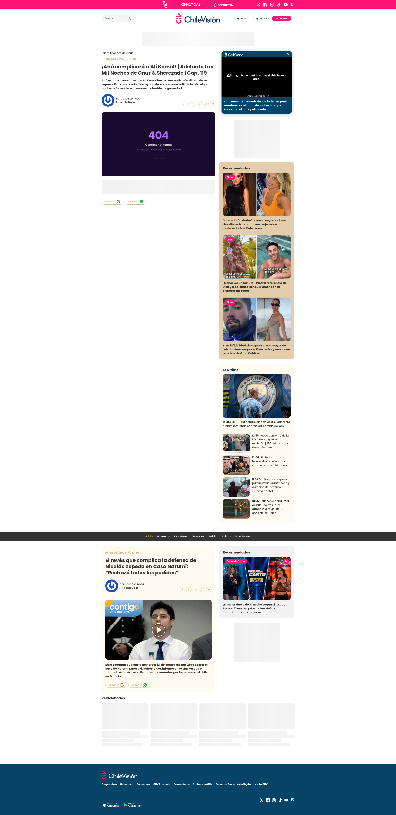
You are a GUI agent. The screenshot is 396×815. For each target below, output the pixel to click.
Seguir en (110, 201)
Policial (213, 536)
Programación (260, 18)
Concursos (143, 784)
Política (226, 536)
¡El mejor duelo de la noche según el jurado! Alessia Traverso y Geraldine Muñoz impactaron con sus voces (254, 608)
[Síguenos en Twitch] (292, 4)
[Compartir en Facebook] (186, 104)
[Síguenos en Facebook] (265, 4)
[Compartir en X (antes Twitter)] (199, 104)
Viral (229, 239)
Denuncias (198, 536)
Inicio (149, 536)
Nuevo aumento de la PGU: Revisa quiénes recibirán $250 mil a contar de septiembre (270, 441)
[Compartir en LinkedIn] (206, 104)
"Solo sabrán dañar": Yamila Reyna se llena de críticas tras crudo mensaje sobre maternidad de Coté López (254, 224)
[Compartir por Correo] (212, 104)
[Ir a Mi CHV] (165, 4)
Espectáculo (242, 536)
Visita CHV (261, 784)
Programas (239, 18)
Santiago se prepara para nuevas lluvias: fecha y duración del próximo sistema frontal (271, 485)
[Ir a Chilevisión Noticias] (190, 4)
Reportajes (180, 536)
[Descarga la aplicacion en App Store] (132, 805)
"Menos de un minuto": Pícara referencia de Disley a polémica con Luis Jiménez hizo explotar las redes (255, 287)
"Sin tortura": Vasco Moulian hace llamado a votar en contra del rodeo (269, 461)
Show (230, 177)
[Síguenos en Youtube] (286, 4)
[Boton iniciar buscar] (131, 18)
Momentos (163, 536)
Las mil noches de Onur (117, 53)
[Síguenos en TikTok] (279, 4)
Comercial (126, 784)
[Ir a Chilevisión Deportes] (223, 5)
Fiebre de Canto (236, 561)
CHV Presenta (161, 784)
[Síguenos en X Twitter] (258, 4)
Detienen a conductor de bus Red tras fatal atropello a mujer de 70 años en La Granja (270, 507)
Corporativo (109, 784)
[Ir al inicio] (198, 18)
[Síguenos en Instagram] (272, 4)
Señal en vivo (281, 18)
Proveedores (182, 784)
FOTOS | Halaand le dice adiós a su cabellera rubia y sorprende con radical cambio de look (256, 424)
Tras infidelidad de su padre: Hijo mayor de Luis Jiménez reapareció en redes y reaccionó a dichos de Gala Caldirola (256, 349)
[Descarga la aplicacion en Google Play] (111, 805)
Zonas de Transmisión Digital (234, 784)
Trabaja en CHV (202, 784)
